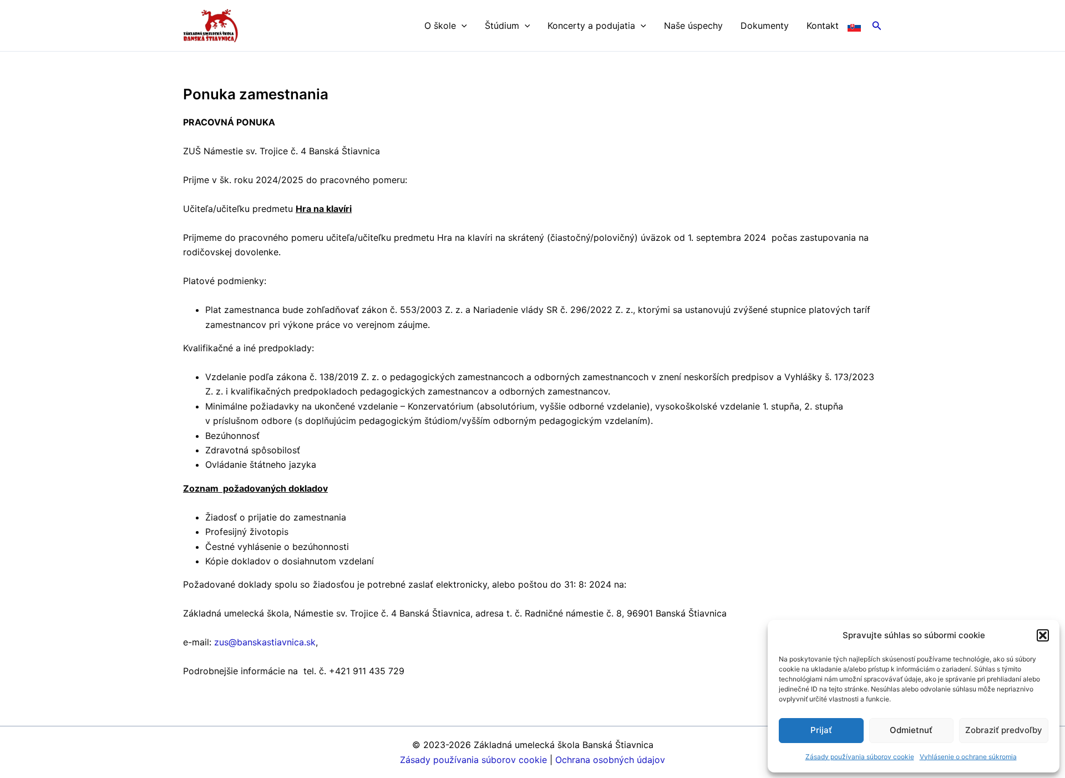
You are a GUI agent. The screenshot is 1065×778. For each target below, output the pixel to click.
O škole (440, 25)
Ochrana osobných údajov (610, 759)
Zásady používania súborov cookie (859, 756)
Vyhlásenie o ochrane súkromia (968, 756)
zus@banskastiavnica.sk (265, 642)
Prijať (821, 730)
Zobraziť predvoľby (1003, 730)
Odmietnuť (911, 730)
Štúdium (502, 25)
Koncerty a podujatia (591, 25)
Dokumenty (765, 25)
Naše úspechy (693, 25)
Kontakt (823, 25)
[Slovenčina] (854, 25)
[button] (1042, 635)
